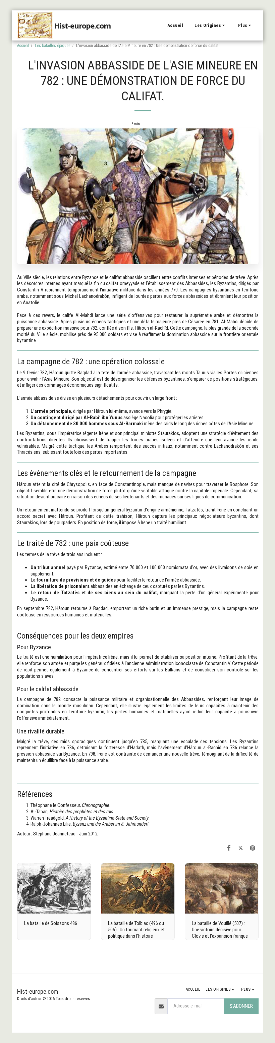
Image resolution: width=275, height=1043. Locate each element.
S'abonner (241, 1006)
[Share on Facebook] (229, 848)
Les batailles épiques (52, 45)
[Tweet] (241, 848)
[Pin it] (253, 848)
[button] (210, 25)
